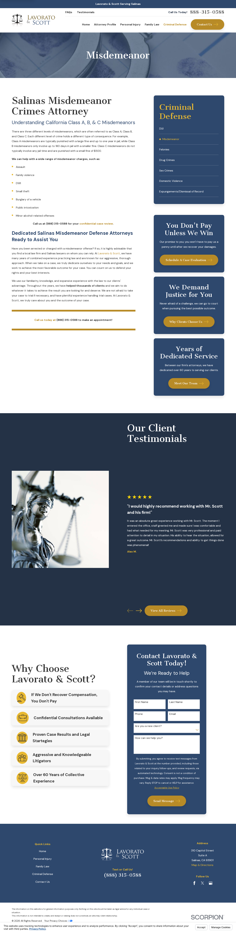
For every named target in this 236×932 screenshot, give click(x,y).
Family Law (42, 866)
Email (172, 714)
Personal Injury (43, 859)
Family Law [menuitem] (152, 24)
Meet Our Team (185, 383)
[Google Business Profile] (211, 883)
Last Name (176, 702)
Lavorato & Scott (109, 253)
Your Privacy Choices (56, 920)
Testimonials (86, 12)
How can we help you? (149, 738)
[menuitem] (189, 128)
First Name (141, 702)
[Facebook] (194, 883)
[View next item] (139, 611)
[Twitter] (202, 883)
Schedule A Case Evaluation (186, 260)
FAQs (68, 12)
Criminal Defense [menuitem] (175, 24)
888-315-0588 (207, 12)
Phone (139, 714)
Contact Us (204, 24)
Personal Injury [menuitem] (130, 24)
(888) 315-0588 (122, 875)
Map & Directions (202, 865)
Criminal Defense (42, 874)
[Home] (33, 20)
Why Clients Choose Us (185, 321)
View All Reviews (163, 610)
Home (42, 851)
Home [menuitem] (86, 24)
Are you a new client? (148, 726)
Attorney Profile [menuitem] (105, 24)
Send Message (163, 801)
